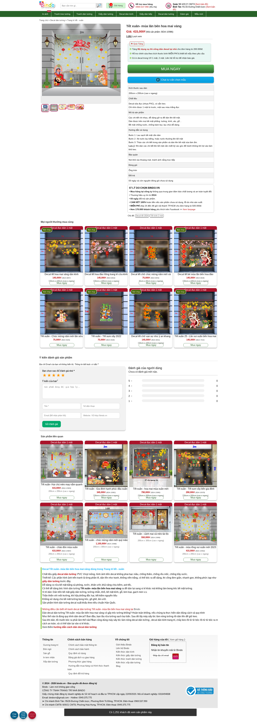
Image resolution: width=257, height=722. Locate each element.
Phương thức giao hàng (79, 661)
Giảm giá (184, 14)
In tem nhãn (49, 657)
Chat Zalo (14, 715)
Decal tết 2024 (142, 216)
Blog (118, 666)
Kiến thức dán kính (125, 651)
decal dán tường (66, 574)
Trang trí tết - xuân (75, 20)
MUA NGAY (171, 69)
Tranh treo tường (62, 14)
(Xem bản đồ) (201, 4)
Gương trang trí (50, 645)
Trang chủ (43, 20)
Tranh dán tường (84, 14)
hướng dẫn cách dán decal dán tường (75, 627)
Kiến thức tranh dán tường (129, 659)
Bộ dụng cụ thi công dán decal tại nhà (157, 49)
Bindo (137, 609)
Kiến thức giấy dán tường (128, 655)
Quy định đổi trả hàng (78, 673)
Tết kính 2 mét (156, 216)
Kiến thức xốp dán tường (128, 662)
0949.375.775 (85, 697)
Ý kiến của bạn (50, 381)
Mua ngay (62, 283)
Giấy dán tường (105, 14)
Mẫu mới (199, 14)
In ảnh (45, 14)
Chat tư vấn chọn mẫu (171, 79)
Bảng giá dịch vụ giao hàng (81, 657)
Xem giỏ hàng (176, 639)
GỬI (175, 656)
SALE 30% (32, 715)
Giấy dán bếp (146, 14)
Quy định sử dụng (77, 653)
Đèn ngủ (47, 649)
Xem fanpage (189, 209)
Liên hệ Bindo (122, 648)
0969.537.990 (142, 7)
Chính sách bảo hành (78, 649)
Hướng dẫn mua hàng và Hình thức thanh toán (88, 667)
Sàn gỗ (46, 653)
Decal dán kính (126, 14)
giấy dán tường (51, 581)
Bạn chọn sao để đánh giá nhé (58, 370)
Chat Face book (23, 715)
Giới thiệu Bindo (123, 644)
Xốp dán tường (50, 661)
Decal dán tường (166, 14)
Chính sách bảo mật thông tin (82, 645)
